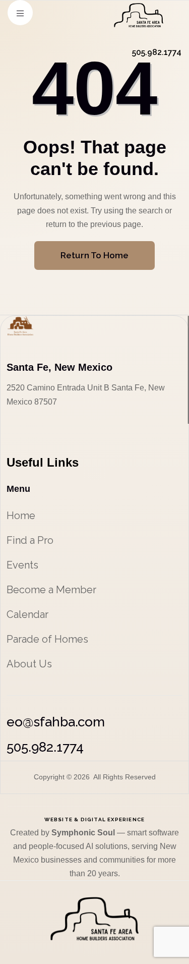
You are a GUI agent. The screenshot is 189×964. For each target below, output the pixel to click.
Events (22, 565)
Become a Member (51, 590)
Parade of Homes (47, 639)
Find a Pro (30, 540)
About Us (29, 664)
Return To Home (94, 255)
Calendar (27, 614)
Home (21, 515)
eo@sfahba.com (56, 721)
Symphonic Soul (84, 832)
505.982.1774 (45, 747)
